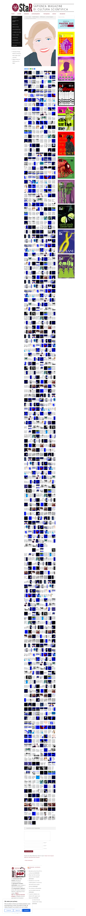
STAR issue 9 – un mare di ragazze (46, 16)
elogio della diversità (15, 18)
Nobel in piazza (15, 26)
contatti (19, 13)
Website (45, 848)
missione (26, 13)
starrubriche (15, 40)
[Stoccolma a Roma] (43, 7)
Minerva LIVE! (15, 24)
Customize (9, 910)
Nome (45, 842)
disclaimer (62, 13)
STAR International (16, 29)
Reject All (18, 910)
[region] (17, 906)
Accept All (26, 910)
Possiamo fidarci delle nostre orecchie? (16, 55)
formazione (47, 13)
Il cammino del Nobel (16, 32)
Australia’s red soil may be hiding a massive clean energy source (35, 901)
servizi (54, 13)
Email (45, 845)
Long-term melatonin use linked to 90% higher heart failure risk (34, 896)
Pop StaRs (14, 45)
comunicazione (36, 13)
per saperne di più (16, 42)
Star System (15, 37)
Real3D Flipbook (35, 16)
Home (12, 13)
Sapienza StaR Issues (15, 21)
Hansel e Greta (15, 34)
